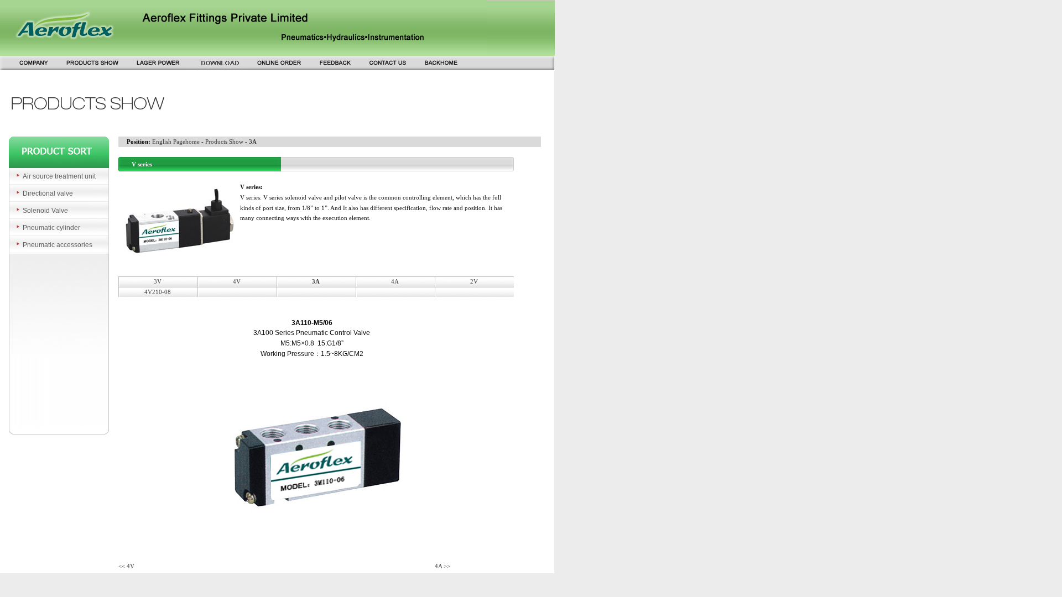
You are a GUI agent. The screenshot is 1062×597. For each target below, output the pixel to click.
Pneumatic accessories (57, 245)
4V (237, 281)
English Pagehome (176, 141)
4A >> (442, 566)
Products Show (224, 141)
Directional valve (48, 193)
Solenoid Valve (45, 210)
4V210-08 (157, 292)
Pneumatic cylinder (51, 228)
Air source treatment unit (59, 176)
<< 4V (126, 566)
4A (395, 281)
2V (474, 281)
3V (158, 281)
